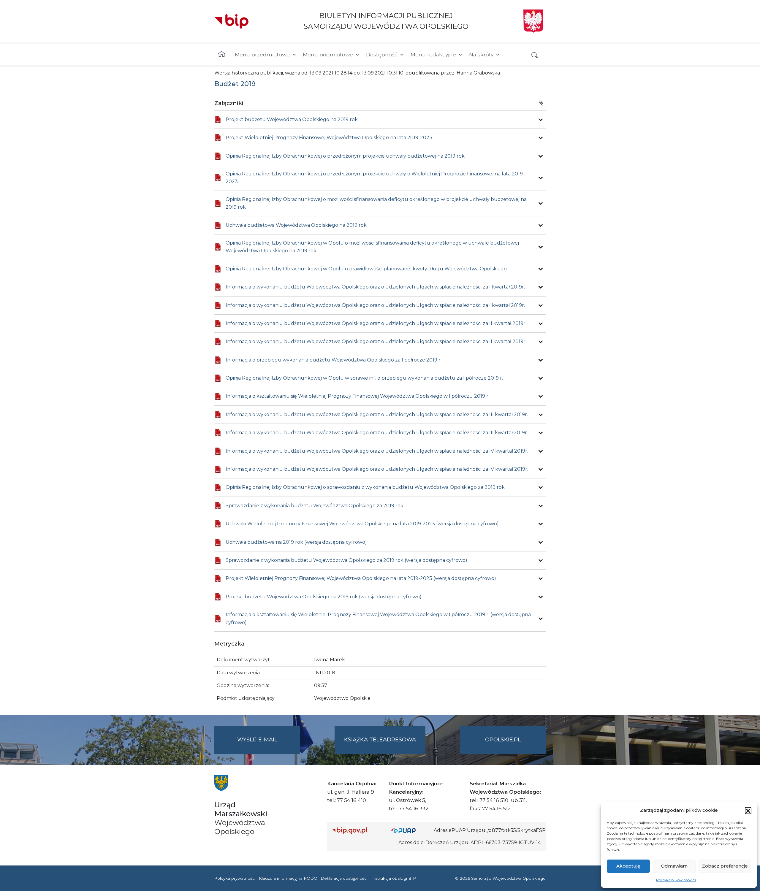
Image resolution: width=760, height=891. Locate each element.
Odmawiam (674, 866)
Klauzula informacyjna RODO (288, 878)
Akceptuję (628, 866)
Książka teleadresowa (380, 739)
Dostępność (382, 54)
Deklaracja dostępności (344, 878)
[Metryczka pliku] (541, 119)
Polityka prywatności (235, 878)
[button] (748, 810)
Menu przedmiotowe (262, 54)
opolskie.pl (503, 739)
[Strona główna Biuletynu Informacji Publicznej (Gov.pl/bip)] (356, 830)
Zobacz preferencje (725, 866)
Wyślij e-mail (268, 745)
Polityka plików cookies (676, 880)
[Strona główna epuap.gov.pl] (410, 830)
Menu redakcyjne (433, 54)
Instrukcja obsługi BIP (393, 878)
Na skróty (481, 54)
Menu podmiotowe (328, 54)
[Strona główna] (222, 55)
